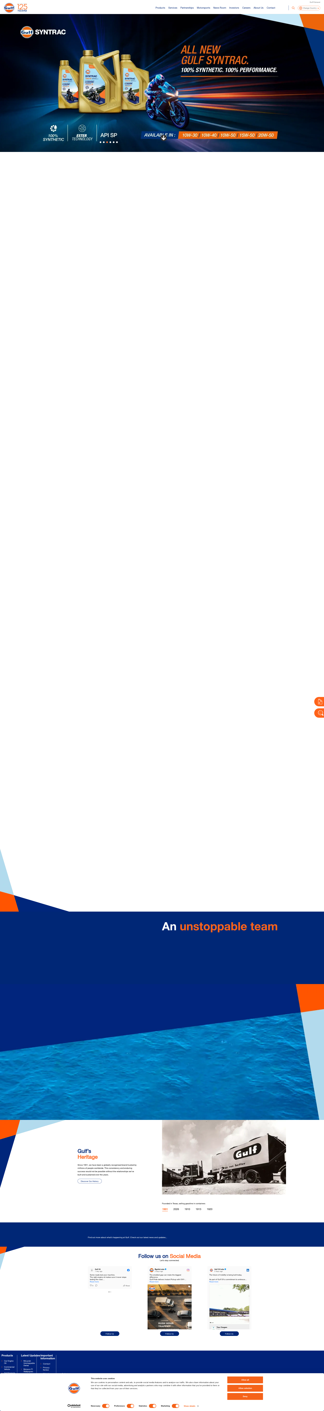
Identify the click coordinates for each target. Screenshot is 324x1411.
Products (160, 7)
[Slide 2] (107, 142)
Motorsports (203, 7)
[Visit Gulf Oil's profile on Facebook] (92, 1270)
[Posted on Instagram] (188, 1270)
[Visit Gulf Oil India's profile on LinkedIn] (211, 1270)
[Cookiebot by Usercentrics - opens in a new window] (74, 1406)
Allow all (245, 1380)
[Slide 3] (110, 142)
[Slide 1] (104, 142)
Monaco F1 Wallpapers (28, 1370)
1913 (198, 1209)
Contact (271, 7)
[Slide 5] (117, 142)
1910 (187, 1209)
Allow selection (245, 1388)
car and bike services (209, 168)
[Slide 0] (100, 142)
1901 (165, 1209)
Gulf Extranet (315, 2)
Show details (189, 1406)
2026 (176, 1209)
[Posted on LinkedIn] (247, 1270)
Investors (234, 7)
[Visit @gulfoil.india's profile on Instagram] (152, 1270)
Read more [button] (213, 1282)
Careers (246, 7)
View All (244, 1235)
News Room (219, 7)
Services (172, 7)
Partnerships (187, 7)
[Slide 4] (114, 142)
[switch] (130, 1406)
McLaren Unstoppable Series (29, 1363)
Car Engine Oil (8, 1362)
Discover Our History (90, 1181)
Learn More (162, 186)
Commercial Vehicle (9, 1368)
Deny (245, 1396)
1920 (209, 1209)
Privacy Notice (46, 1369)
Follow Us (110, 1334)
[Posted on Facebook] (128, 1270)
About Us (259, 7)
